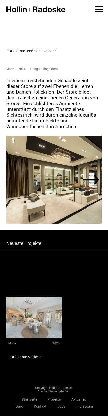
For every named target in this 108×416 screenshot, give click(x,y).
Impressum (84, 406)
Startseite (35, 9)
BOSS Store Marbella (25, 356)
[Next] (91, 180)
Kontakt (40, 406)
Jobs (61, 406)
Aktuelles (78, 399)
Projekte (54, 399)
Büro (19, 406)
